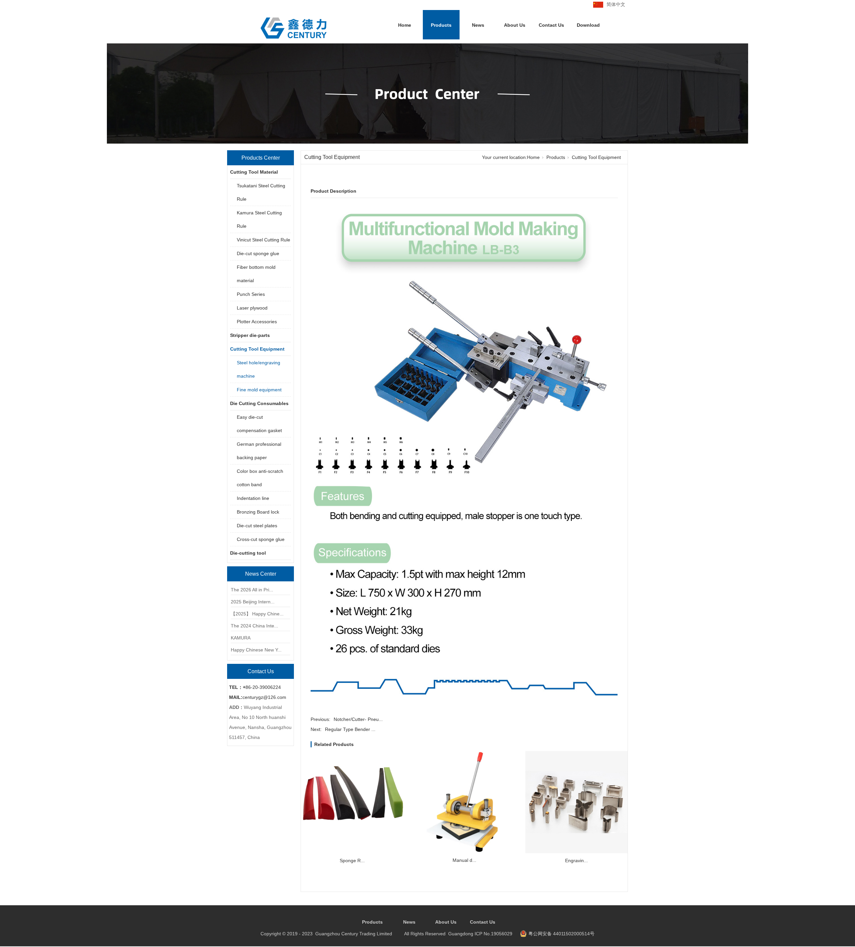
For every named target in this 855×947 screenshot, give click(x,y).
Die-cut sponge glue (258, 253)
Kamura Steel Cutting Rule (259, 219)
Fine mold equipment (259, 389)
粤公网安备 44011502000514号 (561, 933)
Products (441, 25)
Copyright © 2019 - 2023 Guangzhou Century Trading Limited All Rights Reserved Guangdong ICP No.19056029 (386, 933)
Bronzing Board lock (258, 512)
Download (588, 25)
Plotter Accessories (257, 321)
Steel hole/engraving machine (258, 369)
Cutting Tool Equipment (257, 349)
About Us (514, 25)
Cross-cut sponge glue (261, 539)
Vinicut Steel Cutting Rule (263, 239)
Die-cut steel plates (257, 525)
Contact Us (551, 25)
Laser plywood (252, 308)
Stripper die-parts (250, 335)
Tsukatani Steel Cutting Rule (261, 192)
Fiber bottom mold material (256, 273)
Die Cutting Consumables (259, 403)
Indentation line (253, 498)
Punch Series (251, 294)
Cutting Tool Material (254, 172)
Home (404, 25)
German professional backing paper (259, 450)
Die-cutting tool (248, 553)
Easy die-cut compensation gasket (259, 423)
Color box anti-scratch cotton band (260, 477)
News (478, 25)
